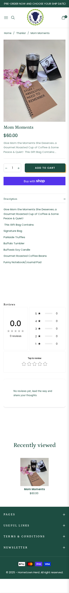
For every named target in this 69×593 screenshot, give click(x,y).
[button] (47, 313)
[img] (15, 331)
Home (8, 33)
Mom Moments (34, 489)
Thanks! (21, 33)
